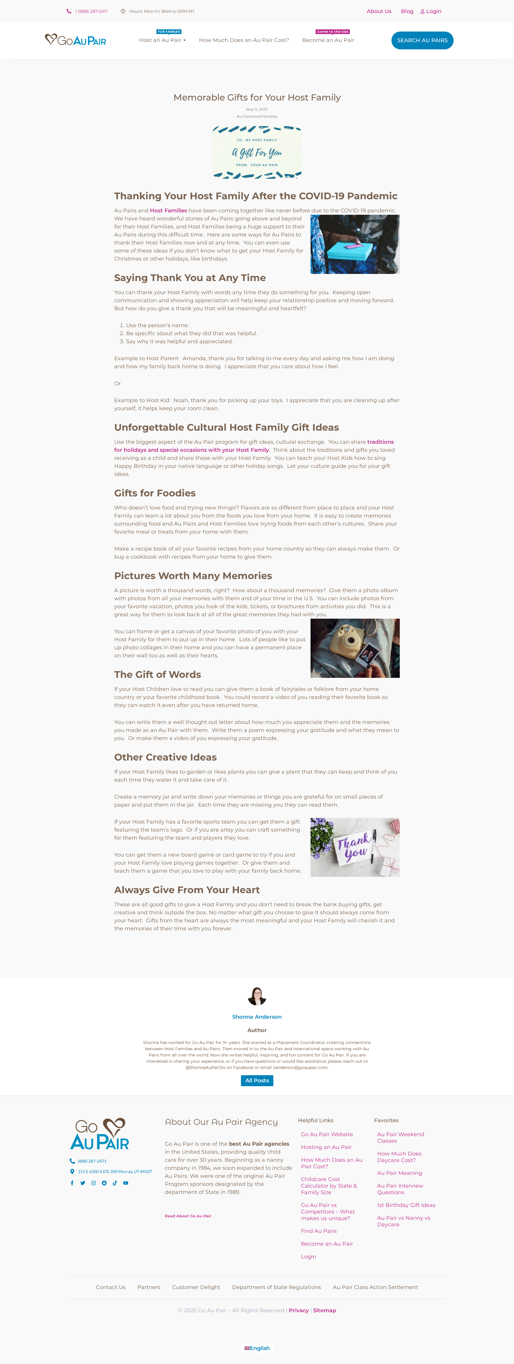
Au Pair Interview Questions (400, 1189)
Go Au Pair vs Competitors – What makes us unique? (328, 1212)
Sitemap (324, 1310)
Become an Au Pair (327, 1244)
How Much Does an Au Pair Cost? (332, 1163)
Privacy (299, 1310)
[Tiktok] (114, 1183)
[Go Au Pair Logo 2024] (75, 39)
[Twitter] (82, 1183)
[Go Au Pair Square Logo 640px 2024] (99, 1133)
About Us (379, 11)
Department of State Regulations (276, 1287)
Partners (148, 1287)
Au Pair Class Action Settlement (375, 1287)
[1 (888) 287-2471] (69, 11)
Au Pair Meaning (399, 1173)
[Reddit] (104, 1183)
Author (257, 1030)
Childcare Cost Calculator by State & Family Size (329, 1186)
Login (433, 11)
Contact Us (111, 1287)
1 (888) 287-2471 (91, 11)
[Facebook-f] (72, 1183)
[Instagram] (93, 1183)
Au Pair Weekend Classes (400, 1137)
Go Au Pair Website (327, 1134)
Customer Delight (196, 1287)
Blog (407, 11)
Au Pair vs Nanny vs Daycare (403, 1221)
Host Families (168, 210)
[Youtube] (125, 1183)
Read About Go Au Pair (188, 1216)
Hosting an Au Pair (326, 1147)
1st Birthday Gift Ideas (406, 1205)
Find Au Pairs (319, 1231)
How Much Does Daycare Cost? (399, 1157)
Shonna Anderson (257, 1017)
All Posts (257, 1080)
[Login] (422, 11)
